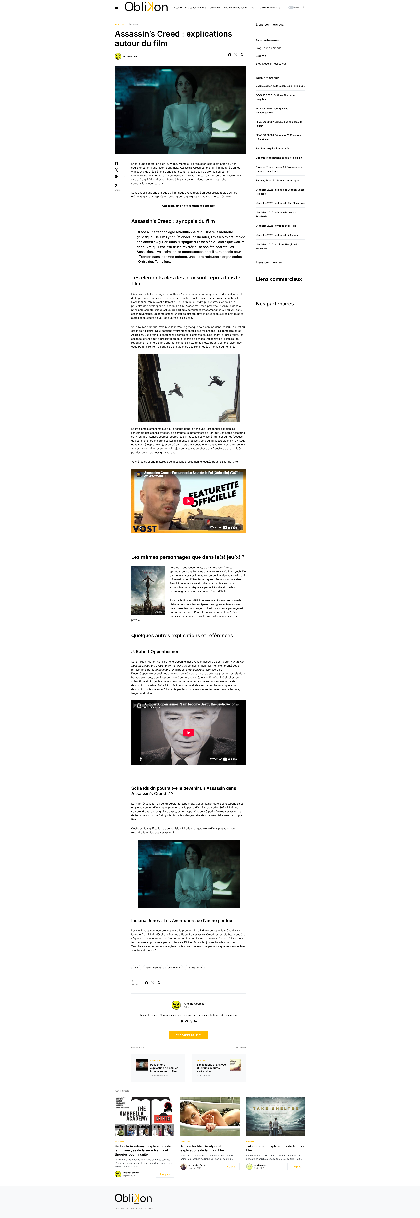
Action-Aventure (153, 967)
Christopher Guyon (197, 1165)
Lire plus (165, 1174)
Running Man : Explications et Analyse (277, 180)
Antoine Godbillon (131, 56)
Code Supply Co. (147, 1208)
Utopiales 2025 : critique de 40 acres (277, 235)
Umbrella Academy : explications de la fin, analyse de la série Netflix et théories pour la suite (143, 1150)
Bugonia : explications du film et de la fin (279, 157)
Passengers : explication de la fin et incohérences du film (164, 1068)
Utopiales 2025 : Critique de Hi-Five (276, 225)
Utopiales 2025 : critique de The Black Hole (280, 203)
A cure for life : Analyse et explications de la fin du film (202, 1148)
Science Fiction (195, 967)
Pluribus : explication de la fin (273, 148)
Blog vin (261, 55)
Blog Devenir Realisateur (271, 63)
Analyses (119, 24)
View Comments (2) (187, 1034)
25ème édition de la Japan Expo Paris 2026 (280, 85)
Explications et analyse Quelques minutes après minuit (211, 1068)
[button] (116, 7)
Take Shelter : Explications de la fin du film (275, 1148)
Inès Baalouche (261, 1165)
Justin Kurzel (174, 967)
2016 (136, 967)
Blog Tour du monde (268, 48)
